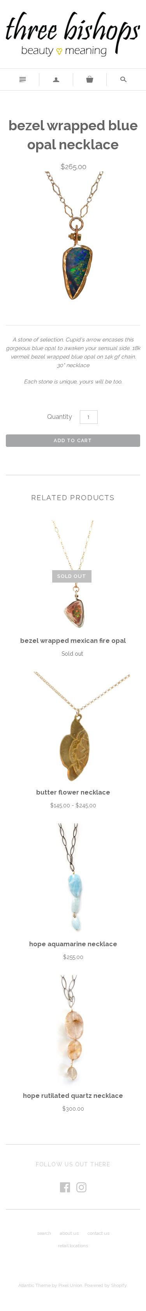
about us (69, 1233)
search (44, 1233)
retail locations (73, 1245)
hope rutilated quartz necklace (73, 1095)
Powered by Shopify (105, 1285)
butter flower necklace (73, 792)
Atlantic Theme (34, 1285)
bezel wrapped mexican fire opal (73, 640)
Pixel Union (70, 1285)
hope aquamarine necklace (73, 944)
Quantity (59, 416)
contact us (98, 1233)
